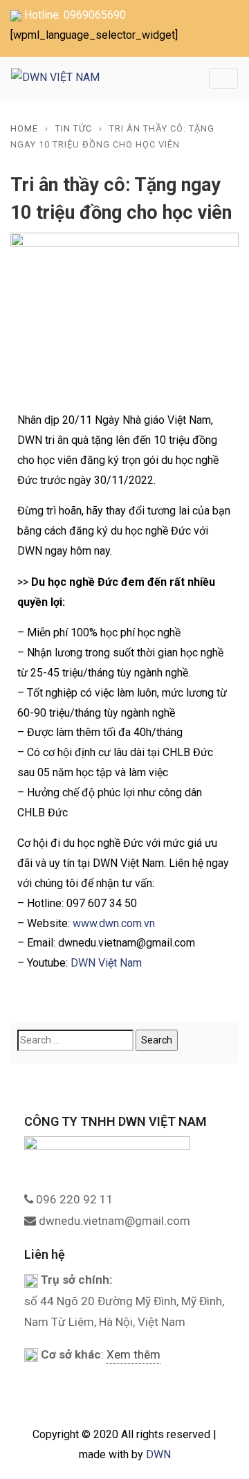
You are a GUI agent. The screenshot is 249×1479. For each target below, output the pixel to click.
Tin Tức (73, 128)
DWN (158, 1454)
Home (24, 128)
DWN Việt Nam (106, 962)
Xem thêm (133, 1354)
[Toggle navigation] (223, 78)
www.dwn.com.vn (114, 923)
